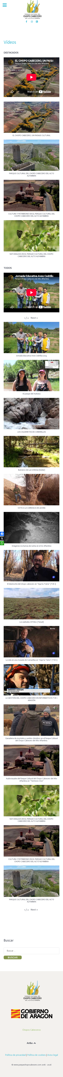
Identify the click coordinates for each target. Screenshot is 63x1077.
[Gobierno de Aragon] (31, 1013)
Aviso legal (52, 1055)
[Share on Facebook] (2, 534)
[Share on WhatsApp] (2, 543)
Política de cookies (36, 1055)
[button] (31, 121)
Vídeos (10, 42)
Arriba (30, 1043)
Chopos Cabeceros (31, 1029)
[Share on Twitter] (2, 538)
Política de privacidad (15, 1055)
